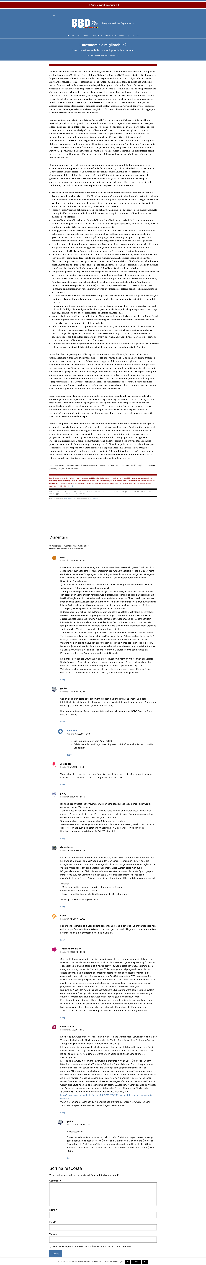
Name (53, 1210)
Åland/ (140, 492)
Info (145, 1262)
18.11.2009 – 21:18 (76, 1030)
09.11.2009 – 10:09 (76, 952)
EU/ (59, 494)
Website (53, 1234)
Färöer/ (152, 492)
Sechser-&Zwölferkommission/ (69, 494)
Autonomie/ (54, 492)
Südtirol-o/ (52, 494)
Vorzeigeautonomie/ (105, 492)
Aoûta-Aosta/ (145, 492)
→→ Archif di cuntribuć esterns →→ (103, 5)
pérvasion (72, 730)
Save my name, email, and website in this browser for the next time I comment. (92, 1246)
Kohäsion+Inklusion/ (74, 492)
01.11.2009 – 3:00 (82, 734)
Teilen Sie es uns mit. (69, 498)
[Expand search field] (53, 15)
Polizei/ (93, 492)
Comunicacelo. (94, 498)
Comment (55, 1180)
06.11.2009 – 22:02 (76, 919)
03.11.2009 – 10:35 (76, 850)
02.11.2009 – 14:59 (76, 797)
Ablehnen (136, 1262)
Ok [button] (127, 1262)
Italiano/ (86, 494)
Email (52, 1222)
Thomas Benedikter (99, 55)
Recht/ (98, 492)
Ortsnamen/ (83, 492)
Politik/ (89, 492)
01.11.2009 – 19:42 (76, 767)
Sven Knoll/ (129, 492)
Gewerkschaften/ (63, 492)
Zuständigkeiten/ (116, 492)
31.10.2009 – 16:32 (76, 560)
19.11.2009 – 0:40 (82, 1124)
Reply (62, 679)
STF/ (80, 494)
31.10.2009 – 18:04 (76, 692)
